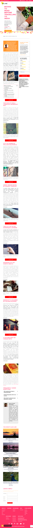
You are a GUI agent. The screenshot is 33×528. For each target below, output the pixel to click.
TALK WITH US (23, 0)
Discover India (16, 508)
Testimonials (3, 514)
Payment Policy (14, 521)
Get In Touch (20, 516)
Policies (14, 516)
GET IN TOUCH (8, 516)
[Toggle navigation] (30, 4)
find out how (22, 54)
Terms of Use (14, 517)
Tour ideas (9, 508)
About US (3, 508)
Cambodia (26, 513)
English (30, 0)
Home (4, 36)
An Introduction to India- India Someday (23, 82)
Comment (5, 493)
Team (2, 513)
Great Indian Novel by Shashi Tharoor (8, 91)
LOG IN (27, 0)
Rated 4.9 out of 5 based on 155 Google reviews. (16, 526)
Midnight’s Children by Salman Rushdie (9, 95)
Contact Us (7, 517)
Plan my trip (11, 140)
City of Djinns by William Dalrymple (8, 89)
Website (4, 500)
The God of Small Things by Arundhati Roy (8, 87)
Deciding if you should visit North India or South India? (24, 84)
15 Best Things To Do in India (23, 87)
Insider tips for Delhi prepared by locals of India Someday (24, 80)
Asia (25, 514)
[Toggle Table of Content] (16, 85)
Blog (21, 508)
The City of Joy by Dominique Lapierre (8, 92)
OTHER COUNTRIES (28, 508)
